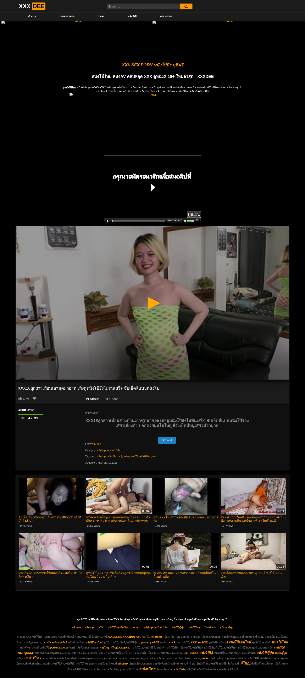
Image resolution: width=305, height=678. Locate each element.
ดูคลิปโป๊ (202, 642)
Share (113, 399)
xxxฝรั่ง (46, 642)
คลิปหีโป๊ (132, 16)
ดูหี (120, 456)
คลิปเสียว (113, 456)
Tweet (168, 440)
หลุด (154, 456)
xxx (94, 456)
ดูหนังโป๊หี (279, 647)
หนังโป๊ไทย (145, 456)
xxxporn (66, 647)
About (94, 399)
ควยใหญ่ (104, 647)
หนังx (126, 456)
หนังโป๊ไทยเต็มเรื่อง (118, 627)
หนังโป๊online (190, 653)
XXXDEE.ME (114, 636)
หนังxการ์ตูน (226, 627)
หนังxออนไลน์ (59, 642)
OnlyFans (166, 16)
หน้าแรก (31, 16)
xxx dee (96, 444)
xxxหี (172, 642)
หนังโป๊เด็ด (179, 669)
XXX (101, 627)
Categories (67, 16)
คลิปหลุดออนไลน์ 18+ (108, 450)
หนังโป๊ (134, 456)
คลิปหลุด (101, 456)
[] (186, 6)
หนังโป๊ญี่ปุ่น (178, 627)
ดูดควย (144, 642)
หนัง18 (158, 636)
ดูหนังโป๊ (154, 642)
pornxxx (55, 647)
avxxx (136, 627)
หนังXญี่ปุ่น (281, 653)
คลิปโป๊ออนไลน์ (94, 642)
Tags (101, 16)
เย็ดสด (205, 658)
